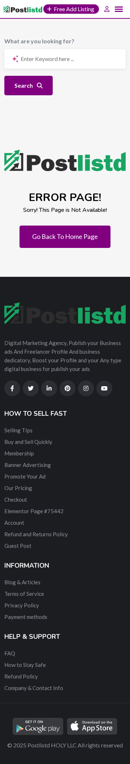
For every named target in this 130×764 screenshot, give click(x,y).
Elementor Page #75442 (34, 511)
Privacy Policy (21, 605)
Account (14, 522)
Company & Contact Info (33, 688)
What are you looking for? (39, 41)
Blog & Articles (22, 582)
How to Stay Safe (25, 665)
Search (24, 85)
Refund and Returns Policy (36, 534)
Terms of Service (24, 593)
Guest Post (17, 545)
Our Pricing (18, 488)
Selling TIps (18, 430)
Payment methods (25, 617)
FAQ (9, 653)
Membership (19, 453)
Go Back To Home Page (65, 236)
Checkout (15, 499)
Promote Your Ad (25, 476)
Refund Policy (21, 676)
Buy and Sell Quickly (28, 441)
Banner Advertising (27, 465)
